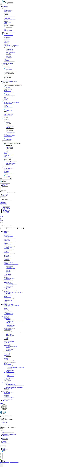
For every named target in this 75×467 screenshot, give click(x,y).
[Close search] (1, 178)
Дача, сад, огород (4, 382)
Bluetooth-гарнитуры (9, 145)
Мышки (7, 162)
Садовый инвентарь (10, 326)
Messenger (4, 451)
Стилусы (7, 151)
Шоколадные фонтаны (9, 27)
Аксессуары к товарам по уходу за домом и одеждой (11, 102)
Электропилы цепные (10, 126)
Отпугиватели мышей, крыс (8, 388)
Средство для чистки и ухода (8, 107)
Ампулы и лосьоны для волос (8, 35)
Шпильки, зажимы (8, 56)
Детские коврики (6, 170)
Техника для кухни (5, 6)
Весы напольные (6, 291)
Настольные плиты (7, 245)
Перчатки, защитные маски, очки (10, 52)
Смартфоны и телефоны (7, 344)
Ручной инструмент (7, 330)
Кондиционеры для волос (7, 258)
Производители (4, 442)
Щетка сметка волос (9, 57)
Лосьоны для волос (7, 41)
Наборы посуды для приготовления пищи (12, 373)
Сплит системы (8, 354)
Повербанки (7, 150)
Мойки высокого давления (9, 128)
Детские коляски (6, 171)
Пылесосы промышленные (8, 136)
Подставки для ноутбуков (9, 164)
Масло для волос (6, 261)
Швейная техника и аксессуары (8, 315)
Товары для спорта (6, 66)
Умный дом (5, 111)
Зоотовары (5, 383)
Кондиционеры (6, 353)
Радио (5, 156)
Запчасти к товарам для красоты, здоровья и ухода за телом (12, 84)
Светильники (6, 106)
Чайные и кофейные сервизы (10, 378)
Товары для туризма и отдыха (8, 72)
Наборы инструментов (9, 139)
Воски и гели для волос (7, 37)
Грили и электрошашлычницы (8, 12)
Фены (5, 97)
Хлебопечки (5, 31)
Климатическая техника (5, 351)
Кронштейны (8, 347)
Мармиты (5, 363)
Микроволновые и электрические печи (9, 19)
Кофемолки (5, 238)
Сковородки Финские (10, 376)
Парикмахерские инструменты (10, 268)
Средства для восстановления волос (9, 61)
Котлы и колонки (6, 355)
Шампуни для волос (7, 62)
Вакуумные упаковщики (7, 11)
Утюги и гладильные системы (8, 114)
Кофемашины (6, 13)
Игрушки (5, 173)
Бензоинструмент (6, 119)
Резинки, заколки (8, 54)
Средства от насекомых (9, 110)
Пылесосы (5, 105)
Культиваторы (8, 127)
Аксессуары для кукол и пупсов (8, 168)
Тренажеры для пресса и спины (12, 71)
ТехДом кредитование (6, 208)
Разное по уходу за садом (11, 132)
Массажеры (5, 90)
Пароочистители (6, 104)
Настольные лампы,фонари (8, 340)
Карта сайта (4, 441)
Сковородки (7, 375)
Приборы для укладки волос (8, 300)
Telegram (4, 448)
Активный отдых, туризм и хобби (7, 63)
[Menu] (1, 3)
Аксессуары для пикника (9, 285)
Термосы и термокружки (7, 380)
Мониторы (5, 153)
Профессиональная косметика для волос (8, 32)
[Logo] (4, 3)
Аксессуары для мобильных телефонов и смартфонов (12, 142)
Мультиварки (6, 21)
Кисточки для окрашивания (10, 48)
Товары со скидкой (6, 212)
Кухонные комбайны (7, 17)
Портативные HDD (8, 350)
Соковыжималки (6, 248)
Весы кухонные (6, 235)
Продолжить (2, 403)
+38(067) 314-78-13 (5, 195)
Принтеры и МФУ (6, 155)
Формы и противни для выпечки (9, 381)
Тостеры (5, 29)
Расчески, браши (8, 53)
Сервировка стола (6, 377)
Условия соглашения (5, 186)
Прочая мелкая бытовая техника (8, 24)
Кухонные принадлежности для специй (10, 362)
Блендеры (5, 232)
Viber (4, 449)
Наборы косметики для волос (8, 43)
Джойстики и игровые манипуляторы (11, 161)
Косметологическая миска (9, 50)
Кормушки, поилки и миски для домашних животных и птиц (15, 385)
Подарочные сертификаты (6, 443)
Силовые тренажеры (9, 69)
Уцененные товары (5, 400)
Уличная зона (6, 310)
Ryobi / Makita (8, 122)
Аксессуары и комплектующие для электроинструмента (15, 125)
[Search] (11, 178)
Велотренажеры (6, 281)
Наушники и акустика (9, 147)
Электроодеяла (8, 94)
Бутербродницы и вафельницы (8, 10)
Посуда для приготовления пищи (9, 372)
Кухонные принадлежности (8, 361)
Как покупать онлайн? (6, 207)
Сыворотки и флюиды (7, 279)
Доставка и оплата (5, 184)
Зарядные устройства (9, 334)
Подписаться (10, 419)
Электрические (8, 357)
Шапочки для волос (8, 55)
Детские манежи (6, 172)
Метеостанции (6, 358)
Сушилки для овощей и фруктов (8, 28)
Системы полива (9, 133)
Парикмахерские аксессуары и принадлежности (11, 45)
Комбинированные (8, 356)
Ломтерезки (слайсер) (7, 18)
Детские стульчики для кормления (9, 397)
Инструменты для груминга (8, 103)
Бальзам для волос (6, 254)
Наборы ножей (9, 369)
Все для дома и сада (7, 318)
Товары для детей (4, 165)
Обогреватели (6, 359)
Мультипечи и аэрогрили (7, 22)
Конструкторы (8, 176)
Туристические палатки (9, 286)
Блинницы (5, 9)
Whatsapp (4, 450)
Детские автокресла (7, 169)
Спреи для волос (6, 60)
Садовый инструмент (9, 129)
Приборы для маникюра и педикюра (9, 95)
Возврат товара (4, 440)
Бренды (4, 209)
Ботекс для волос (6, 36)
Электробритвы (6, 98)
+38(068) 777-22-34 (5, 194)
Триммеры (5, 96)
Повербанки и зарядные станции (9, 154)
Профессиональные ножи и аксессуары (11, 366)
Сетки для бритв (8, 87)
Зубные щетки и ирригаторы (8, 88)
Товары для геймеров (7, 158)
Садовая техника (6, 389)
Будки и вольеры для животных (10, 384)
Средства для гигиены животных (10, 386)
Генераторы (5, 134)
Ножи (6, 79)
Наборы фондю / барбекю (7, 364)
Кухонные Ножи (9, 368)
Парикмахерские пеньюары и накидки (11, 51)
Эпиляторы (5, 99)
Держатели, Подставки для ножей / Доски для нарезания (15, 367)
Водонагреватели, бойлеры (8, 352)
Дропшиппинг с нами (6, 210)
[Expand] (8, 231)
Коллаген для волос (7, 257)
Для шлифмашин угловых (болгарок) (9, 135)
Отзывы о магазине (6, 211)
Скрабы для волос (6, 59)
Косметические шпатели (9, 49)
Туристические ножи (7, 76)
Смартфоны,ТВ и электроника (6, 140)
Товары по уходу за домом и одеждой (7, 304)
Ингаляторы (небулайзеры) (8, 89)
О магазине (3, 185)
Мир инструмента (4, 116)
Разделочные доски (8, 371)
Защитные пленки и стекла (10, 146)
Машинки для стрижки (7, 91)
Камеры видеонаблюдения (9, 113)
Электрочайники (6, 252)
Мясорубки (5, 23)
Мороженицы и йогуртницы (8, 20)
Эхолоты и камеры (6, 80)
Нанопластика (6, 44)
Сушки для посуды (6, 379)
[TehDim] (3, 413)
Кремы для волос (6, 40)
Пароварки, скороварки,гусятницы (11, 374)
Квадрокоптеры (6, 152)
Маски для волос (6, 42)
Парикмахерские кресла (7, 275)
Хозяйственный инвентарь (8, 115)
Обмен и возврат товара (6, 206)
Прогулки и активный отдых (8, 399)
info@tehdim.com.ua (3, 202)
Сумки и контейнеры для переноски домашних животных (14, 387)
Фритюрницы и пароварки (8, 30)
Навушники (9, 336)
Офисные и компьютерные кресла (11, 163)
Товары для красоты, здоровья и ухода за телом (9, 81)
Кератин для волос (6, 38)
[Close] (1, 4)
